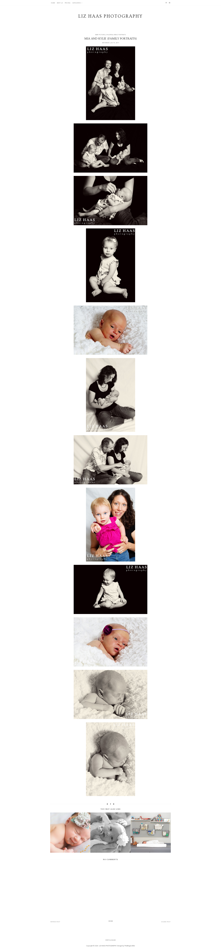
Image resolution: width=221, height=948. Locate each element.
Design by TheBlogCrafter (126, 946)
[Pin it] (113, 804)
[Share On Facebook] (110, 804)
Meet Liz (60, 3)
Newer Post (55, 922)
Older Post (166, 922)
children (109, 34)
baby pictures (100, 34)
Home (53, 3)
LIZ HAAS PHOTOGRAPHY (107, 946)
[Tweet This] (107, 804)
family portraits (120, 34)
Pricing (67, 3)
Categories (76, 3)
